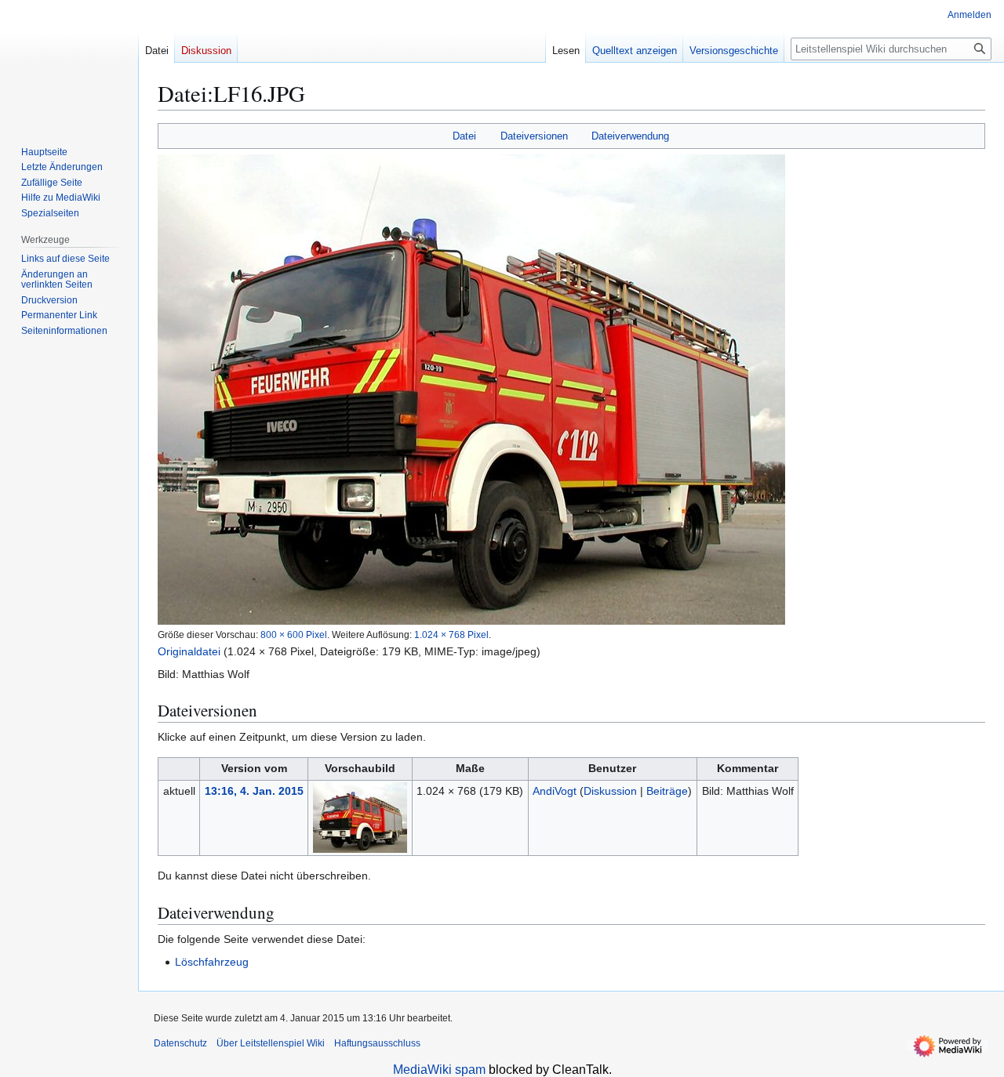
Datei (464, 136)
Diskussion (610, 791)
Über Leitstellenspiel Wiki (270, 1043)
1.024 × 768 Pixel (451, 634)
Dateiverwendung (630, 136)
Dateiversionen (534, 136)
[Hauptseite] (69, 62)
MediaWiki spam (439, 1069)
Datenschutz (180, 1043)
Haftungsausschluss (377, 1043)
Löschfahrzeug (212, 962)
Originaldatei (189, 651)
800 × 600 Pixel (293, 634)
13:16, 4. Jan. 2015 (254, 791)
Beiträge (667, 791)
